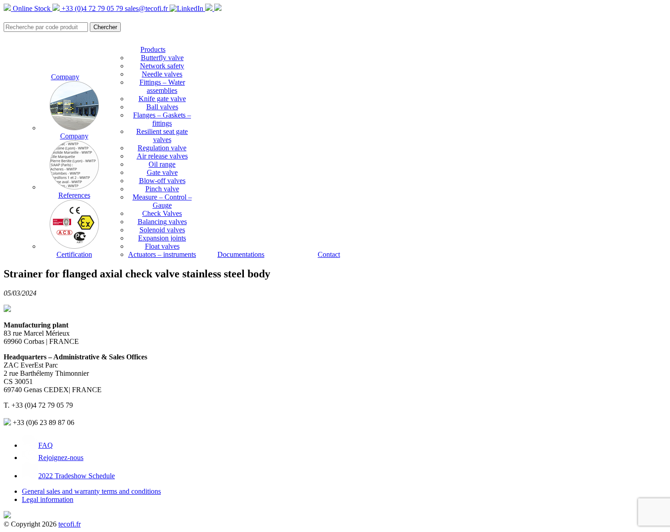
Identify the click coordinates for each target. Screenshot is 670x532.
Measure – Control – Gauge (162, 201)
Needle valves (162, 74)
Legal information (47, 499)
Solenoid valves (162, 230)
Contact (329, 254)
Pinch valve (162, 189)
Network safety (162, 66)
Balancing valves (162, 221)
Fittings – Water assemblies (162, 86)
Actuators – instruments (162, 254)
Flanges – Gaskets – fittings (162, 119)
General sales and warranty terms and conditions (91, 491)
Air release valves (162, 156)
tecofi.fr (69, 524)
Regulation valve (162, 148)
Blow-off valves (162, 180)
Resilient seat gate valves (162, 135)
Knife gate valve (162, 98)
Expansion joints (162, 238)
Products (152, 49)
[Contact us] (218, 8)
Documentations (240, 254)
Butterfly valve (162, 57)
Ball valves (162, 107)
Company (65, 77)
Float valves (162, 246)
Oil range (162, 164)
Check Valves (162, 213)
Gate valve (162, 172)
